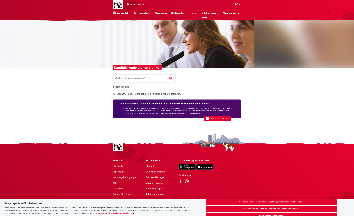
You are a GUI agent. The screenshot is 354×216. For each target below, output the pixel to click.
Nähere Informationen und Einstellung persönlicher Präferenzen (271, 202)
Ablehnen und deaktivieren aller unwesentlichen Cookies (271, 209)
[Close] (232, 103)
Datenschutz (120, 188)
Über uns (150, 166)
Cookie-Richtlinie (122, 194)
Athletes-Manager (155, 194)
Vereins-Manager (154, 183)
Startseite (118, 166)
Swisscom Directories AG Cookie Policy (116, 213)
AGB (115, 183)
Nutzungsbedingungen (125, 177)
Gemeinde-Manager (156, 171)
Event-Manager (154, 188)
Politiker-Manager (155, 177)
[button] (135, 4)
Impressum (118, 171)
